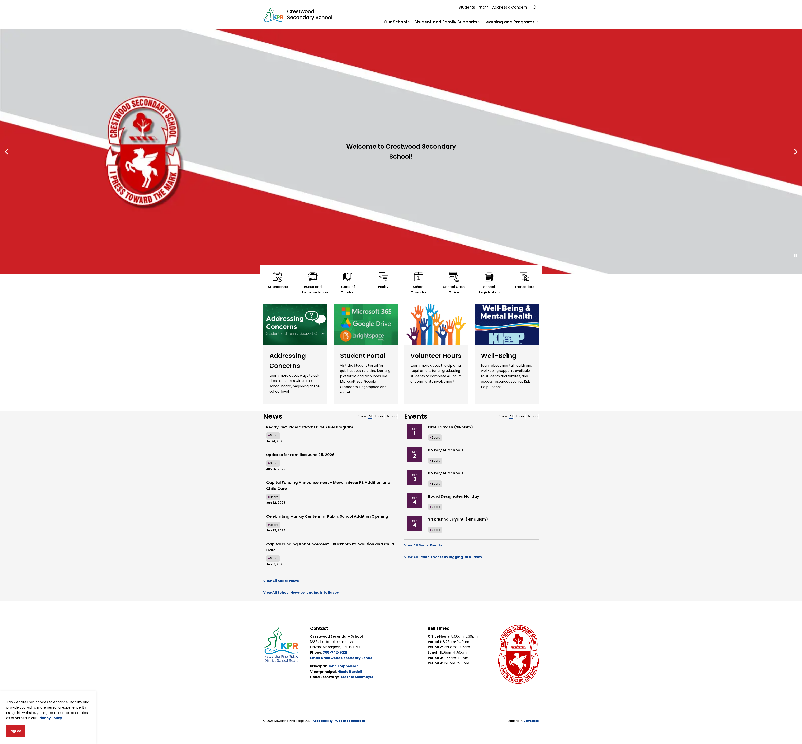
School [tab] (391, 416)
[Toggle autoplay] (795, 256)
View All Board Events (423, 545)
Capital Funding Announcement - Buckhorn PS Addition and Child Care (330, 547)
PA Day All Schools (445, 450)
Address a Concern (509, 7)
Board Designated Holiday (453, 496)
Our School (395, 22)
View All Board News (281, 580)
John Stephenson (343, 666)
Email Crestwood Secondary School (341, 657)
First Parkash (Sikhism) (450, 427)
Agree (16, 730)
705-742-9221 (335, 652)
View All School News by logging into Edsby (301, 592)
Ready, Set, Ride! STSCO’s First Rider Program (309, 427)
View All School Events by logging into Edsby (443, 557)
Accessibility (323, 721)
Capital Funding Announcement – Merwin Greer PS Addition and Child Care (328, 485)
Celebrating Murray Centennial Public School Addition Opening (327, 516)
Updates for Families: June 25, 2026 (300, 454)
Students (467, 7)
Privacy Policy (49, 718)
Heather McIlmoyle (356, 676)
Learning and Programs (509, 22)
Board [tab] (379, 416)
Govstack (531, 721)
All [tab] (370, 416)
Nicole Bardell (349, 671)
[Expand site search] (534, 7)
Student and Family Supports (445, 22)
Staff (483, 7)
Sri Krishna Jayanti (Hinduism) (458, 519)
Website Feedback (350, 721)
